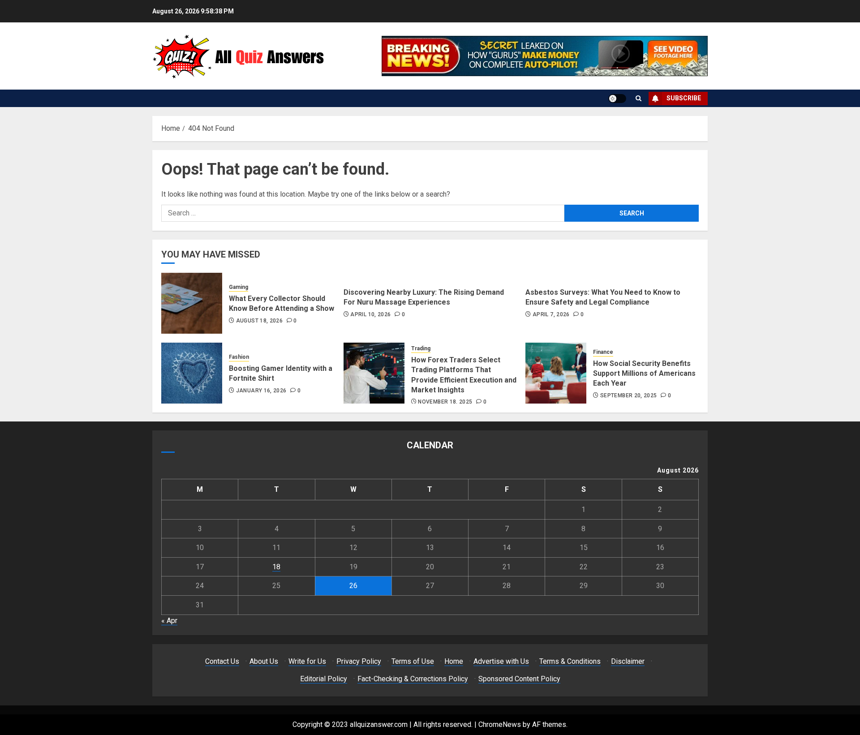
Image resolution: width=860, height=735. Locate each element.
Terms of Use (412, 661)
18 (276, 567)
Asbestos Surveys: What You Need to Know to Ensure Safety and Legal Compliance (602, 297)
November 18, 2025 (445, 402)
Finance (603, 352)
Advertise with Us (501, 661)
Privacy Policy (358, 661)
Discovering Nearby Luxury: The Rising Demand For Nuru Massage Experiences (424, 297)
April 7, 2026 (551, 314)
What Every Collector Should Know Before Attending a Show (281, 303)
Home (453, 661)
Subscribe (683, 98)
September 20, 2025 (628, 395)
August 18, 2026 (259, 321)
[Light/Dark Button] (617, 98)
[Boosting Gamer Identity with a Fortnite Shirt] (191, 373)
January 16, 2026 (261, 390)
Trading (420, 348)
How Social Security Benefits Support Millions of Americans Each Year (644, 373)
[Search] (638, 98)
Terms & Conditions (570, 661)
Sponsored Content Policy (519, 679)
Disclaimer (628, 661)
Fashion (239, 357)
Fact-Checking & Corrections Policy (412, 679)
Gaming (238, 287)
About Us (263, 661)
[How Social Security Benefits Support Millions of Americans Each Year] (555, 373)
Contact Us (222, 661)
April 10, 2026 (370, 314)
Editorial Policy (323, 679)
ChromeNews (499, 724)
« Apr (169, 620)
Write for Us (307, 661)
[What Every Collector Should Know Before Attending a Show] (191, 303)
